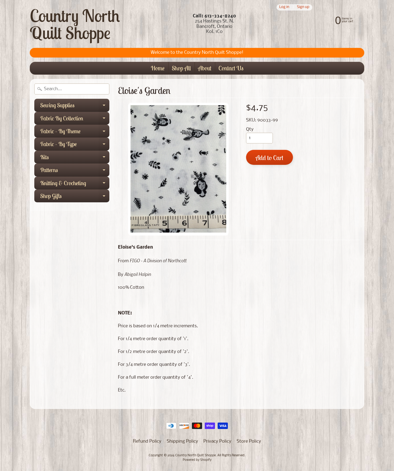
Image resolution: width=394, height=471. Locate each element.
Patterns (74, 171)
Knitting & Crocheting (74, 184)
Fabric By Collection (74, 120)
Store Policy (249, 441)
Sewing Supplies (74, 106)
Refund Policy (147, 441)
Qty (250, 129)
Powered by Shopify (197, 460)
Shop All (181, 68)
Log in (284, 7)
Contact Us (230, 68)
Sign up (303, 7)
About (204, 68)
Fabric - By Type (74, 145)
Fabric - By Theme (74, 132)
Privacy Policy (217, 441)
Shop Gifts (74, 197)
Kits (74, 158)
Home (158, 68)
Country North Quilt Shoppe (75, 24)
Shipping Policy (182, 441)
